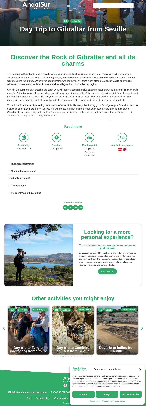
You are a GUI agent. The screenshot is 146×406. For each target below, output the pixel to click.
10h (65, 21)
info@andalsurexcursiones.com (29, 392)
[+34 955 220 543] (50, 392)
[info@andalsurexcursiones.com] (9, 392)
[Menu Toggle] (68, 5)
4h (56, 310)
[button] (140, 369)
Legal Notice (120, 401)
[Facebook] (65, 385)
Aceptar (83, 394)
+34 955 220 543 (61, 392)
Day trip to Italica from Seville (73, 349)
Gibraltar (76, 21)
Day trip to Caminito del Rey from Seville (28, 349)
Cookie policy (94, 401)
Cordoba (111, 310)
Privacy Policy (107, 401)
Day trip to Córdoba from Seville (117, 349)
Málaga (21, 310)
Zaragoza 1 (89, 152)
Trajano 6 (89, 148)
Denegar (107, 394)
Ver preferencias (130, 394)
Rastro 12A (89, 155)
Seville (64, 310)
